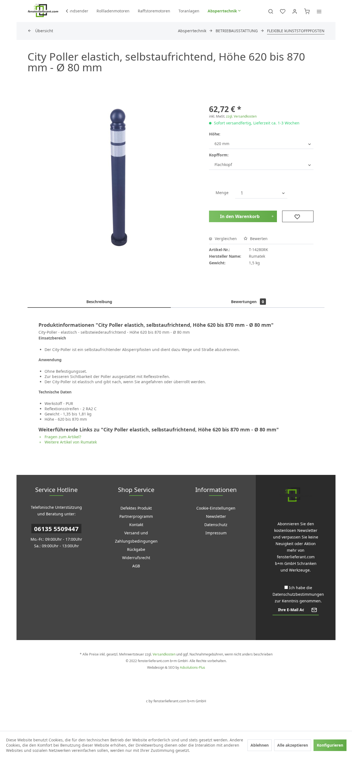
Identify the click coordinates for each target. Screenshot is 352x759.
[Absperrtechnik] (224, 11)
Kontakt (136, 524)
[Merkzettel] (282, 11)
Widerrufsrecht (136, 557)
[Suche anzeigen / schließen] (270, 11)
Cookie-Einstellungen (215, 508)
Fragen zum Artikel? (62, 436)
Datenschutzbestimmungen (298, 594)
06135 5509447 (56, 528)
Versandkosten (164, 654)
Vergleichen (225, 238)
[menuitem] (76, 11)
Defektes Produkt (136, 508)
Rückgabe (136, 549)
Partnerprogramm (136, 516)
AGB (136, 565)
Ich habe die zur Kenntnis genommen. (298, 594)
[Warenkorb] (306, 11)
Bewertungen (247, 301)
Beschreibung (99, 301)
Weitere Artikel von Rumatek (70, 442)
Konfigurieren (330, 745)
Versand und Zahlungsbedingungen (136, 537)
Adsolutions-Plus (192, 667)
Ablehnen (260, 745)
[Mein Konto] (294, 11)
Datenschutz (215, 524)
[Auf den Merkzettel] (298, 216)
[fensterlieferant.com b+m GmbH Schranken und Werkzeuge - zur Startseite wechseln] (43, 11)
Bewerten (258, 238)
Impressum (216, 532)
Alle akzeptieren (292, 745)
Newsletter (216, 516)
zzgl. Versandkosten (241, 116)
